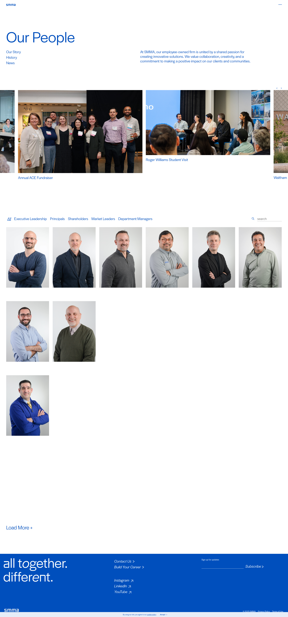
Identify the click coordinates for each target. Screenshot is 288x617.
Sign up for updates (210, 559)
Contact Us (122, 561)
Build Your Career (127, 566)
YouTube (120, 591)
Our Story (13, 51)
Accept (162, 614)
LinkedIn (120, 585)
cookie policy (151, 614)
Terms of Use (277, 611)
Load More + (19, 527)
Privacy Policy (264, 611)
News (10, 62)
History (11, 57)
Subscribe (253, 566)
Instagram (121, 580)
